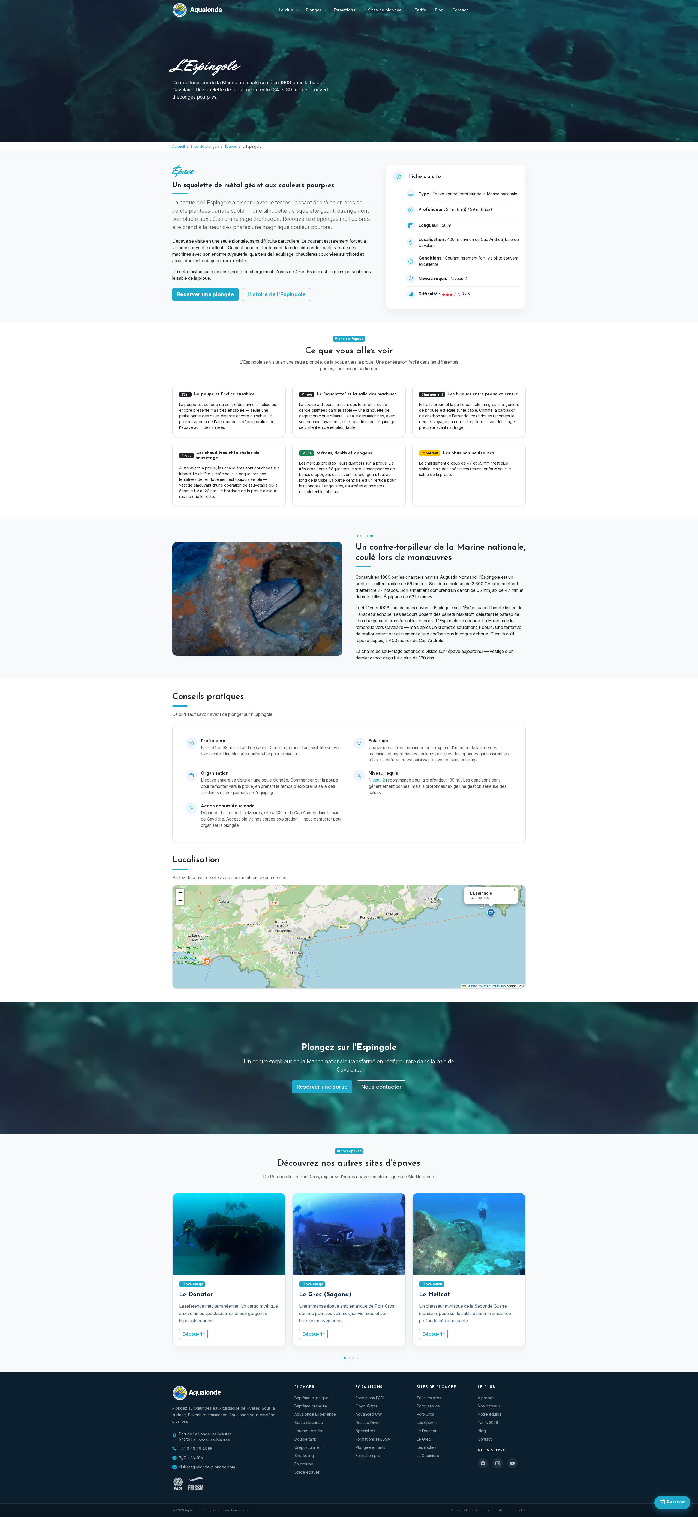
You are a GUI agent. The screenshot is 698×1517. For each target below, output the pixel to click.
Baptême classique (311, 1397)
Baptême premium (310, 1406)
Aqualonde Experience (315, 1414)
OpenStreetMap (494, 986)
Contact (460, 10)
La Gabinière (428, 1455)
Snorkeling (304, 1455)
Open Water (366, 1406)
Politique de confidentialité (505, 1510)
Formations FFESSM (373, 1439)
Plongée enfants (370, 1447)
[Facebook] (483, 1463)
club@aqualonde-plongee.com (207, 1467)
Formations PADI (370, 1397)
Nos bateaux (489, 1406)
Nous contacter (381, 1087)
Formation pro (368, 1455)
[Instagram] (497, 1463)
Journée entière (309, 1430)
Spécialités (365, 1430)
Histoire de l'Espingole (277, 294)
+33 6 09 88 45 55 (195, 1448)
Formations (345, 10)
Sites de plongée (385, 10)
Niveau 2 (377, 780)
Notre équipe (490, 1414)
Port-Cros (425, 1414)
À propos (486, 1397)
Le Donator (427, 1430)
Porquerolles (428, 1406)
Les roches (427, 1447)
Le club (286, 10)
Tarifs (420, 10)
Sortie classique (308, 1422)
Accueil (178, 146)
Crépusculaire (307, 1447)
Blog (439, 10)
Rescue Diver (368, 1422)
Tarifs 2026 (488, 1422)
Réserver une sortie (322, 1087)
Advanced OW (369, 1414)
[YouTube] (512, 1463)
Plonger (313, 10)
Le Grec (424, 1439)
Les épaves (427, 1422)
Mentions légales (464, 1510)
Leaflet (471, 986)
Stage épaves (307, 1472)
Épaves (231, 146)
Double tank (305, 1439)
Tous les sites (429, 1397)
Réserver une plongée (205, 294)
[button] (491, 912)
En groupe (303, 1464)
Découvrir (193, 1334)
